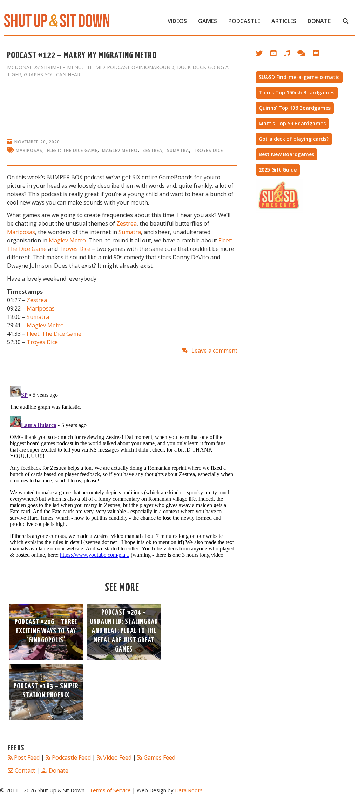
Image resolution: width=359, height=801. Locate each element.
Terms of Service (110, 790)
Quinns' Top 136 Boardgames (295, 108)
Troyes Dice (208, 150)
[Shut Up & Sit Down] (56, 20)
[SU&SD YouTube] (277, 54)
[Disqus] (122, 470)
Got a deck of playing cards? (294, 138)
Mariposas (29, 150)
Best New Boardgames (286, 154)
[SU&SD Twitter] (263, 54)
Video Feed (117, 757)
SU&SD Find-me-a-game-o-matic (299, 77)
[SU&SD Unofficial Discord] (319, 54)
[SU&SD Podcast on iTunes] (290, 54)
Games (207, 21)
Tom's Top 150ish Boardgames (296, 92)
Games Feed (159, 757)
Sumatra (178, 150)
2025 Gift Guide (278, 169)
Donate (319, 21)
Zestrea (152, 150)
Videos (177, 21)
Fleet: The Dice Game (72, 150)
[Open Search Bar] (345, 21)
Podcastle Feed (71, 757)
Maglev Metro (120, 150)
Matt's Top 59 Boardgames (292, 123)
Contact (25, 770)
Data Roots (189, 790)
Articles (283, 21)
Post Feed (27, 757)
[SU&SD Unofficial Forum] (304, 54)
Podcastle (244, 21)
